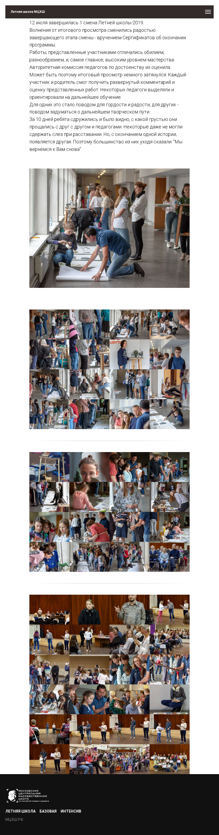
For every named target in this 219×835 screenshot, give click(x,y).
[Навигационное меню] (208, 12)
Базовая (48, 811)
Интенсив (71, 811)
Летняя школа (20, 811)
